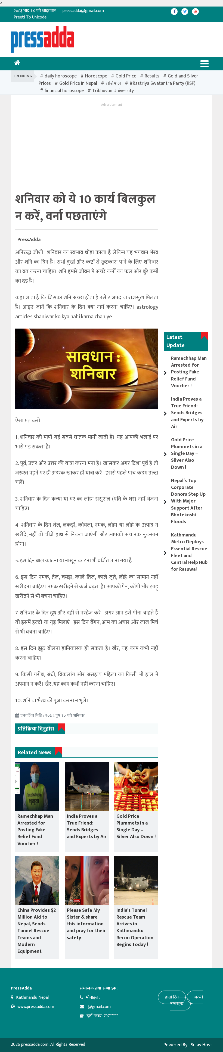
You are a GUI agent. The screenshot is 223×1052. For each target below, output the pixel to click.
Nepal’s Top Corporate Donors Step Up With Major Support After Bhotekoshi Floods (188, 501)
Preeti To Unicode (30, 17)
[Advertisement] (114, 38)
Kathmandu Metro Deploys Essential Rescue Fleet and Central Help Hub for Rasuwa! (189, 552)
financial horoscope (64, 91)
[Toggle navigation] (204, 64)
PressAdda (29, 240)
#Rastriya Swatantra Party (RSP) (162, 83)
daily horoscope (61, 76)
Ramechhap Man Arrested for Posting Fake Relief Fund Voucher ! (35, 830)
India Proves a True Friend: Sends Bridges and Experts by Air (87, 826)
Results (152, 76)
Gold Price (126, 76)
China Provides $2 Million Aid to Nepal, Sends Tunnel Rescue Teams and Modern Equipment (36, 931)
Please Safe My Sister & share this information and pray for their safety (86, 924)
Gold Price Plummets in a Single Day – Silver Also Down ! (136, 826)
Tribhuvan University (113, 91)
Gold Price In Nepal (78, 83)
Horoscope (96, 76)
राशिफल (113, 83)
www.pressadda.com (35, 1006)
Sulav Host (201, 1045)
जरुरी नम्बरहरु (186, 1000)
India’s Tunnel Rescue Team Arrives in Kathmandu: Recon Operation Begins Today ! (134, 927)
